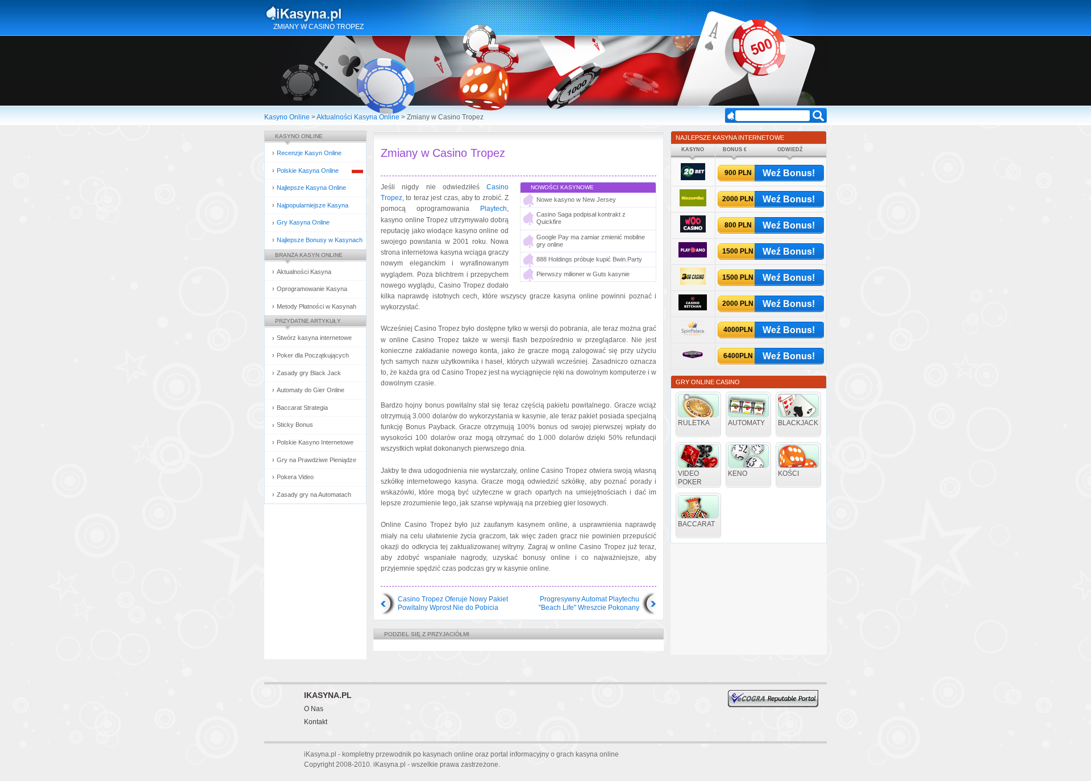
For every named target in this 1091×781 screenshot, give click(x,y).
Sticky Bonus (295, 424)
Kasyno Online (287, 117)
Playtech (493, 209)
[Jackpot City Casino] (693, 361)
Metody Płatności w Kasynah (316, 306)
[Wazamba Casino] (693, 204)
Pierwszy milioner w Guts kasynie (583, 274)
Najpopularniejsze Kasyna (312, 205)
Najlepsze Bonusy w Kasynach (320, 239)
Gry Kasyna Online (303, 222)
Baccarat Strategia (302, 407)
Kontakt (315, 722)
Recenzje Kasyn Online (309, 152)
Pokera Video (295, 476)
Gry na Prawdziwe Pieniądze (316, 459)
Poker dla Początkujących (313, 355)
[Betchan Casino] (692, 308)
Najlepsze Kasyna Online (311, 187)
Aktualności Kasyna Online (358, 117)
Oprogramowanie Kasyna (312, 288)
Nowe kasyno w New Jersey (576, 199)
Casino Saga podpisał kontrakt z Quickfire (581, 218)
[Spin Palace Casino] (693, 335)
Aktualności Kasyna (304, 271)
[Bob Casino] (693, 283)
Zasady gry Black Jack (309, 372)
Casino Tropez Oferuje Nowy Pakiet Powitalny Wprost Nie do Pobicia (453, 603)
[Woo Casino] (693, 230)
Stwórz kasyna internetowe (314, 337)
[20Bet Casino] (693, 178)
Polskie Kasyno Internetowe (315, 442)
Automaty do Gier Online (310, 390)
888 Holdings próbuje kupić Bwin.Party (589, 259)
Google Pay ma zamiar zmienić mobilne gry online (590, 241)
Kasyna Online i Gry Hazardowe (348, 14)
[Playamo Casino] (692, 255)
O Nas (313, 709)
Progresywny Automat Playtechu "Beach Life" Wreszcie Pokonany (589, 603)
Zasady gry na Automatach (314, 494)
